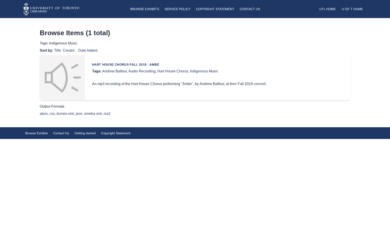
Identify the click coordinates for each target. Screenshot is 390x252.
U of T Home (352, 9)
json (79, 114)
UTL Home (327, 9)
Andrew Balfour (114, 71)
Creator (69, 50)
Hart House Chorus (172, 71)
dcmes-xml (65, 114)
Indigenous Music (204, 71)
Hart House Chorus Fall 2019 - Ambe (125, 64)
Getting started (85, 133)
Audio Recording (142, 71)
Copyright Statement (215, 9)
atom (44, 114)
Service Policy (177, 9)
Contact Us (250, 9)
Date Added (87, 50)
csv (52, 114)
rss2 (107, 114)
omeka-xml (93, 114)
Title (57, 50)
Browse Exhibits (144, 9)
